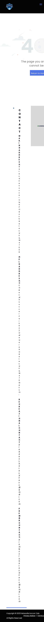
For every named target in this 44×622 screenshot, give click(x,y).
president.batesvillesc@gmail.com (19, 474)
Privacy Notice (29, 615)
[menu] (41, 4)
